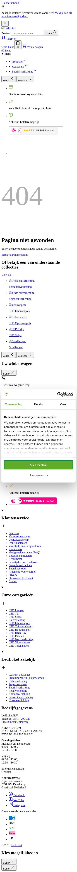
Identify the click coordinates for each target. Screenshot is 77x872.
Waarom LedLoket (19, 674)
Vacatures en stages (19, 536)
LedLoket (16, 845)
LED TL (14, 613)
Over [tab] (63, 404)
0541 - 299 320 (21, 718)
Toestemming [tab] (13, 404)
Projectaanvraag (18, 684)
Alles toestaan (38, 464)
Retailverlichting (18, 690)
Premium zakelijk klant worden (26, 677)
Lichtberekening (18, 681)
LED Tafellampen (19, 645)
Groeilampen (16, 347)
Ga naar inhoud (10, 2)
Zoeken (5, 33)
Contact (13, 581)
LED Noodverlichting (21, 639)
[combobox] (27, 33)
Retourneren (16, 558)
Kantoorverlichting (19, 693)
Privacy (13, 574)
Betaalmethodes (18, 568)
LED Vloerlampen (19, 642)
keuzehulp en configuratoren (25, 546)
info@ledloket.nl (18, 721)
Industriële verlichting (21, 697)
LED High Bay (17, 632)
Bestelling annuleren (20, 555)
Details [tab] (38, 404)
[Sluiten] (5, 24)
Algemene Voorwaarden (22, 571)
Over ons (14, 533)
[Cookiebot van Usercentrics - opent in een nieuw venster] (57, 394)
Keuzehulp (18, 66)
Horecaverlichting (19, 700)
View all (6, 274)
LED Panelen (16, 636)
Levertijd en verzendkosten (24, 562)
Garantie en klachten (20, 565)
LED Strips (15, 616)
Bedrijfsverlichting (22, 71)
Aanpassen (37, 475)
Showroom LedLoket (21, 578)
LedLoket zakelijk (19, 539)
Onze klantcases (18, 542)
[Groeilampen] (17, 308)
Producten (17, 61)
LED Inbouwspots (19, 623)
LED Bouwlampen (19, 629)
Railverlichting (17, 619)
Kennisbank (15, 549)
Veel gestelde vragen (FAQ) (24, 552)
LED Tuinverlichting (20, 626)
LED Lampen (16, 610)
